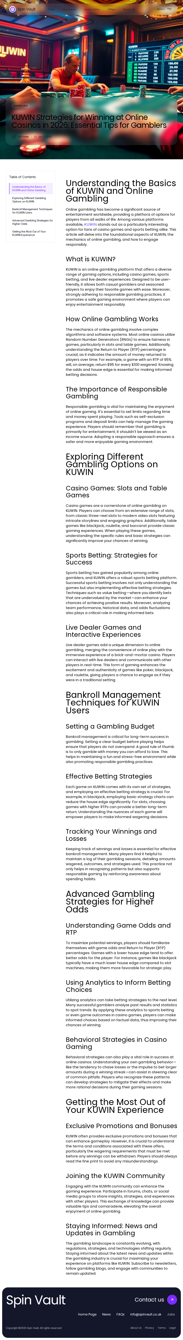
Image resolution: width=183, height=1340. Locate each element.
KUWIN (90, 224)
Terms (162, 1328)
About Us (136, 1328)
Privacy (149, 1328)
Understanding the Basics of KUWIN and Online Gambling (29, 188)
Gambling (21, 105)
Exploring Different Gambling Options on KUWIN (29, 200)
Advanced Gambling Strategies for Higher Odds (32, 222)
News (106, 1314)
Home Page (87, 1314)
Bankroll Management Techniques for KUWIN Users (32, 211)
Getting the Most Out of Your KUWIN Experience (29, 233)
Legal (172, 1328)
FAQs (121, 1314)
